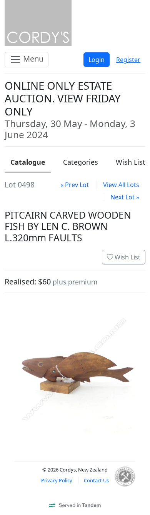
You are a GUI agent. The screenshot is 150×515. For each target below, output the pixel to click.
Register (128, 59)
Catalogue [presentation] (27, 162)
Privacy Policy (56, 480)
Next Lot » (124, 197)
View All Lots (121, 185)
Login (96, 59)
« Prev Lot (74, 185)
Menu (32, 59)
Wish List (126, 257)
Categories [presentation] (80, 162)
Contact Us (96, 480)
